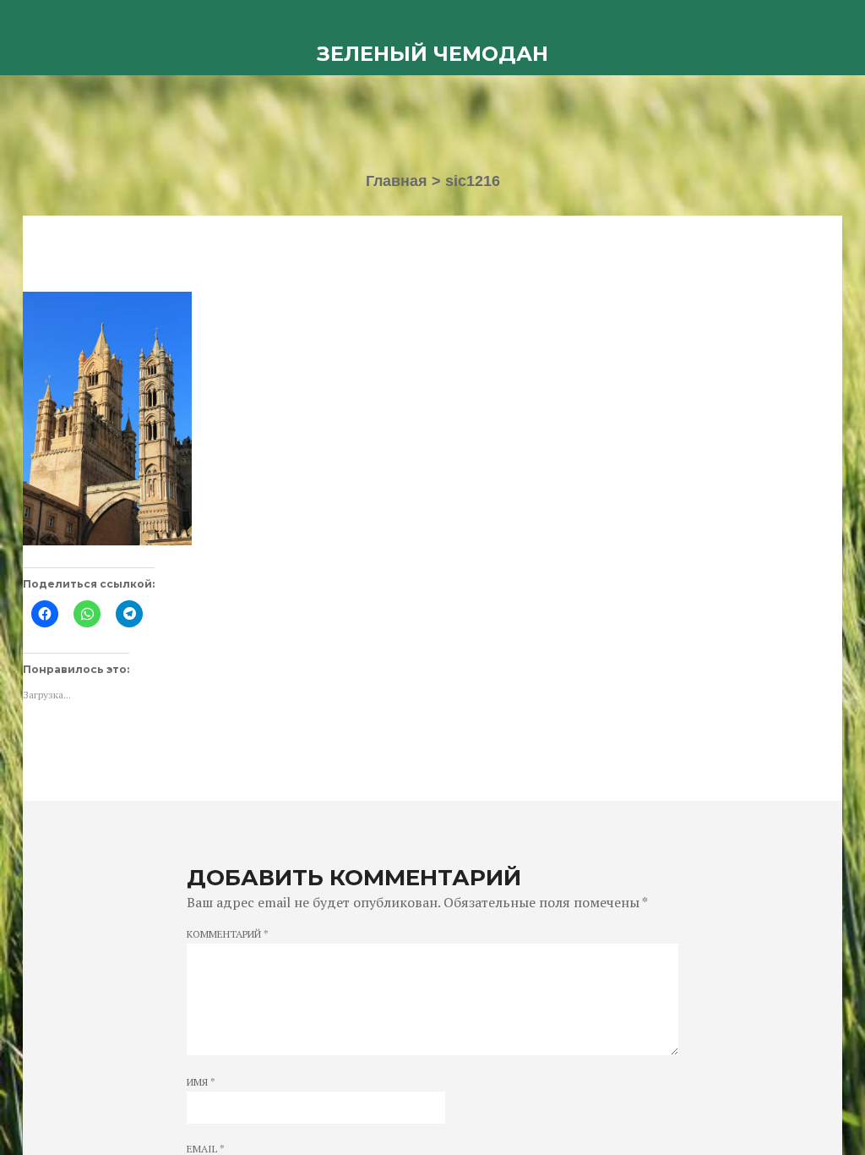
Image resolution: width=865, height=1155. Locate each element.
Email (206, 1149)
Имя (201, 1082)
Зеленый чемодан (432, 53)
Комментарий (228, 934)
